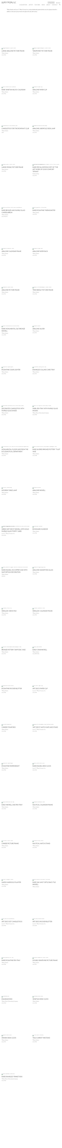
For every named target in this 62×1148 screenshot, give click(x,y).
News (43, 4)
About (48, 4)
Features (37, 4)
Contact (54, 4)
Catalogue (51, 3)
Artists (31, 4)
